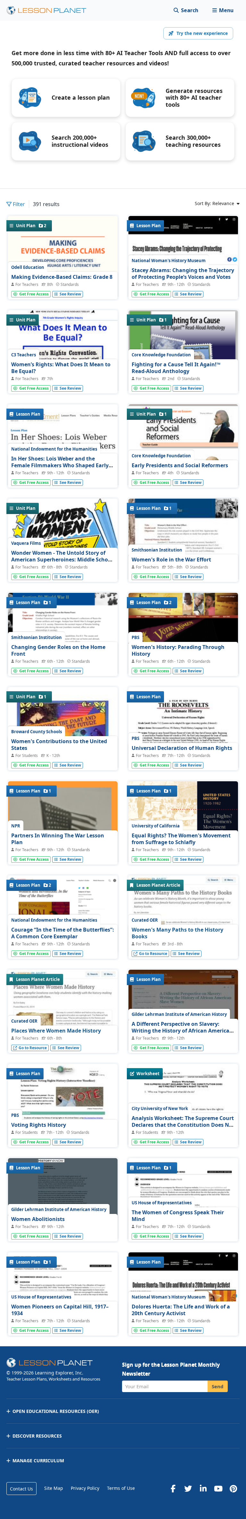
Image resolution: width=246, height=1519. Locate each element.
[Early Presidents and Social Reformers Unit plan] (183, 471)
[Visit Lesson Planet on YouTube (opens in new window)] (218, 1488)
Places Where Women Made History (56, 1030)
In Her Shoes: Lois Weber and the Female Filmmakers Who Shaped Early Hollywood (60, 465)
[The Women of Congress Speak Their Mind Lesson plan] (183, 1229)
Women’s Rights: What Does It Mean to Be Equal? (61, 368)
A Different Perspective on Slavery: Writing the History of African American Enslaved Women (182, 1030)
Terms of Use (121, 1488)
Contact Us (21, 1489)
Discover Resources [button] (37, 1436)
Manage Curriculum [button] (38, 1460)
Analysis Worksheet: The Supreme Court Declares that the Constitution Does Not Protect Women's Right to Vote (183, 1125)
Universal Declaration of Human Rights (182, 747)
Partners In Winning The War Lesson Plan (57, 839)
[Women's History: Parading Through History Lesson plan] (183, 643)
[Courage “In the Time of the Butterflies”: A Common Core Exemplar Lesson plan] (62, 914)
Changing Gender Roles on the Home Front (58, 650)
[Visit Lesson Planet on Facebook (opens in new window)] (173, 1488)
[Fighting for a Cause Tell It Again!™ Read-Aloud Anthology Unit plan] (183, 379)
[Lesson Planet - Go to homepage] (50, 10)
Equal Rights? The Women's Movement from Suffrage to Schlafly (181, 839)
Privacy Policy (85, 1488)
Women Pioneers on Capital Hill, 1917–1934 (60, 1310)
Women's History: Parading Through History (178, 650)
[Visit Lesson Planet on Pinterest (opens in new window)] (233, 1488)
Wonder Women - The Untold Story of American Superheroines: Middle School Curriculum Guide (62, 559)
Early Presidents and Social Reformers (180, 465)
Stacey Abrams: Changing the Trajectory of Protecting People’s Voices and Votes (183, 274)
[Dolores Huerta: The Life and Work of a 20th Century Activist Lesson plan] (183, 1322)
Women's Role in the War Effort (171, 559)
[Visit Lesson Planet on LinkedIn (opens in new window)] (203, 1488)
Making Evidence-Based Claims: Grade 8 (61, 276)
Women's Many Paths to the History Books (177, 933)
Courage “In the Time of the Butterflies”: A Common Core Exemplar (62, 933)
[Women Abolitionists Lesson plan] (62, 1199)
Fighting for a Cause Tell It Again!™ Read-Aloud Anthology (176, 368)
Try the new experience (202, 33)
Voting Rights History (38, 1124)
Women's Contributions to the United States (59, 745)
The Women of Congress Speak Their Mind (178, 1216)
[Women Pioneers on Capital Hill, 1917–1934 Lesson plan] (62, 1323)
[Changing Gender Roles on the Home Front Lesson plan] (62, 638)
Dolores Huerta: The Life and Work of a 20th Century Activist (181, 1310)
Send (218, 1386)
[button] (223, 10)
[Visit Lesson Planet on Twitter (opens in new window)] (188, 1488)
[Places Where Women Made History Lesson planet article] (62, 1024)
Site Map (53, 1488)
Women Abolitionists (38, 1219)
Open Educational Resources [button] (55, 1411)
